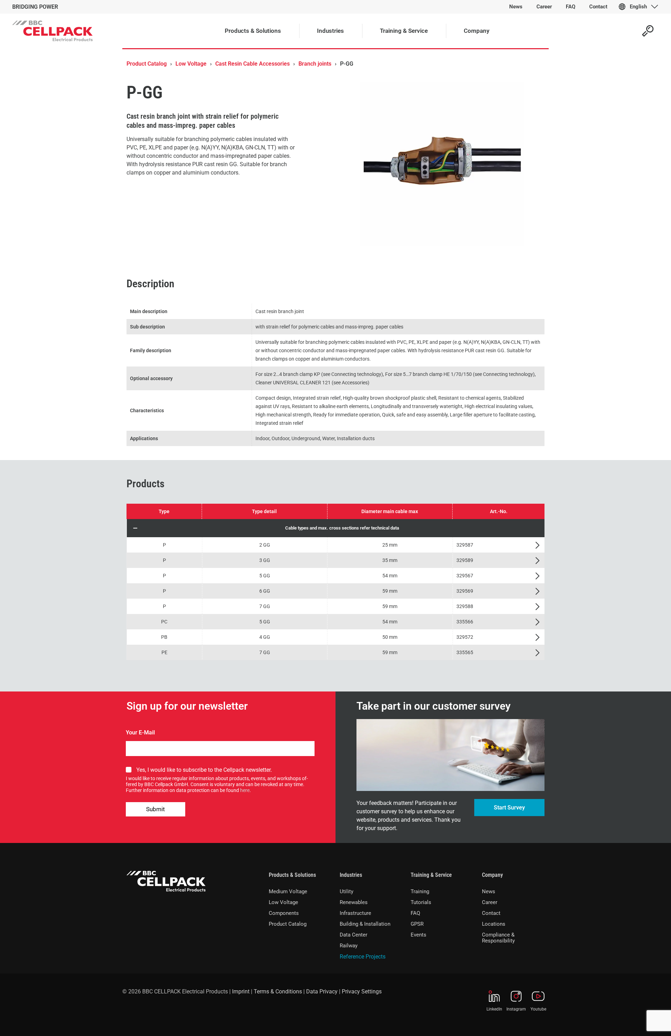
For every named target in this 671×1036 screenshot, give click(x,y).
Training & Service (431, 875)
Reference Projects (362, 956)
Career (489, 902)
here (245, 790)
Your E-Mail (140, 732)
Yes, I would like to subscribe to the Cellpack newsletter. (204, 770)
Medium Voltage (288, 891)
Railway (349, 945)
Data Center (353, 935)
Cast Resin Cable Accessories (252, 63)
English (638, 6)
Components (284, 913)
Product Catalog (147, 63)
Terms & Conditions (278, 991)
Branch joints (314, 63)
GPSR (417, 924)
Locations (493, 924)
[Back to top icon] (637, 1021)
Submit (155, 809)
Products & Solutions (292, 875)
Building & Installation (365, 924)
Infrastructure (355, 913)
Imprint (241, 991)
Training (420, 891)
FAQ (415, 913)
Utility (346, 891)
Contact (491, 913)
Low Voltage (191, 63)
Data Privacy (322, 991)
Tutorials (421, 902)
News (488, 891)
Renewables (354, 902)
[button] (335, 528)
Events (418, 935)
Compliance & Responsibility (498, 938)
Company (492, 875)
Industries (351, 875)
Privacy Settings (362, 991)
